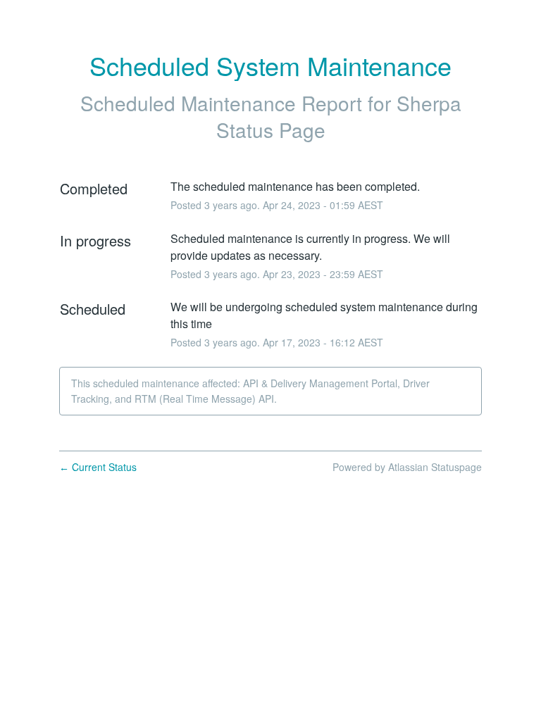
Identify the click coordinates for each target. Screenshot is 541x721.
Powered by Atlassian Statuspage (407, 467)
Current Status (98, 467)
